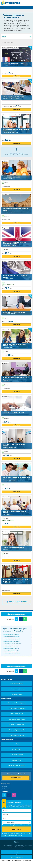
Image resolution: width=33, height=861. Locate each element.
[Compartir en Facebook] (21, 619)
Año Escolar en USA (17, 714)
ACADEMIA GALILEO (9, 178)
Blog (16, 744)
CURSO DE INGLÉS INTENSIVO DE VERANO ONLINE (16, 209)
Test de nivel (17, 749)
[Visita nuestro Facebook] (9, 795)
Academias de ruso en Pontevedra (10, 646)
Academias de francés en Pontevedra (11, 636)
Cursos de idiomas (17, 683)
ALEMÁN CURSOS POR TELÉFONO (13, 548)
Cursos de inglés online (17, 724)
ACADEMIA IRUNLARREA (10, 245)
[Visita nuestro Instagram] (14, 795)
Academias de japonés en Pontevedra (11, 653)
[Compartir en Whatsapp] (25, 619)
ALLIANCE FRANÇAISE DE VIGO (12, 65)
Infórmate (16, 76)
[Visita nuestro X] (4, 795)
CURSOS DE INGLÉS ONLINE (11, 177)
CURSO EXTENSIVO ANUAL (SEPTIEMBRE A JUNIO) (16, 129)
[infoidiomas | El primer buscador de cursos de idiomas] (10, 2)
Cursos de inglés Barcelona (17, 735)
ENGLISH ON (7, 582)
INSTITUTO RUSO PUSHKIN (11, 414)
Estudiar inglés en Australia (17, 719)
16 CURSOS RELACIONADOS (17, 614)
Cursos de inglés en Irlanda (17, 708)
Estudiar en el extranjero (17, 689)
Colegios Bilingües (17, 694)
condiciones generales (24, 825)
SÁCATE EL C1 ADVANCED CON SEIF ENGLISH (14, 445)
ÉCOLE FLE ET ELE (9, 278)
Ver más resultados (18, 602)
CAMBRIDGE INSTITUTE (10, 313)
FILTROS (4, 36)
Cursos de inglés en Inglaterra (17, 703)
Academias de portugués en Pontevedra (12, 643)
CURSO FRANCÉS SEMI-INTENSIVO (14, 312)
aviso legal (12, 825)
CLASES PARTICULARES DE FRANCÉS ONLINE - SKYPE (14, 345)
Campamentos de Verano (17, 765)
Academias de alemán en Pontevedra (11, 639)
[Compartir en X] (16, 619)
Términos (11, 835)
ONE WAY (7, 380)
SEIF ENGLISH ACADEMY (10, 447)
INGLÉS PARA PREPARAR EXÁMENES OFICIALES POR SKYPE (14, 243)
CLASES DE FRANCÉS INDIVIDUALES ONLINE (14, 512)
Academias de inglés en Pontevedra (11, 634)
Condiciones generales (16, 857)
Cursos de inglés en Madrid (17, 730)
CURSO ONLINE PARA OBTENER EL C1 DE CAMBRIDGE (15, 580)
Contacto (4, 786)
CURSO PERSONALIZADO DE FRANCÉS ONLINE (15, 276)
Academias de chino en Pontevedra (11, 650)
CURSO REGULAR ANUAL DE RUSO (13, 412)
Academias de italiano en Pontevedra (11, 641)
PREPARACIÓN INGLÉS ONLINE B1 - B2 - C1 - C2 (16, 378)
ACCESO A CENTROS (16, 778)
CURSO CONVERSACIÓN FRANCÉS (13, 97)
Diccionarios (17, 760)
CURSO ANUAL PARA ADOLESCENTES (14, 63)
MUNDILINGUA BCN (9, 347)
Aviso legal (16, 852)
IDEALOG (7, 549)
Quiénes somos (6, 789)
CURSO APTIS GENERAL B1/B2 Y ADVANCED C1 (16, 478)
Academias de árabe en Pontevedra (11, 648)
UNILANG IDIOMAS (9, 514)
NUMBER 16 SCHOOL (9, 212)
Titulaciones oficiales (16, 755)
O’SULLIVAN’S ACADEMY (10, 480)
